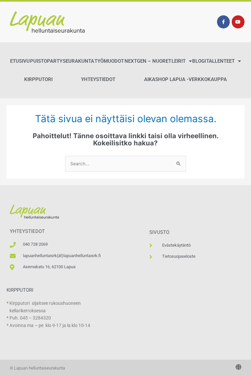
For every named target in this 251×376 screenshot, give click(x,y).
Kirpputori (38, 79)
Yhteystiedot (98, 79)
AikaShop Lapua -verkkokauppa (185, 79)
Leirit (179, 61)
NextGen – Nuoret (148, 61)
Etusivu (20, 61)
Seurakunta (78, 61)
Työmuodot (109, 61)
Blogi (199, 61)
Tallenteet (220, 61)
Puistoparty (46, 61)
